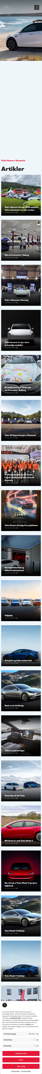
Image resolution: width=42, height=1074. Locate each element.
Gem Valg (21, 1066)
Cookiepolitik (15, 1071)
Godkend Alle (21, 1053)
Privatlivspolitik (26, 1071)
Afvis (21, 1060)
